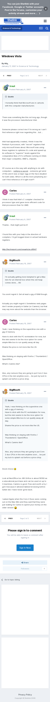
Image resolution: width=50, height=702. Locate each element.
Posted (20, 89)
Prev (9, 76)
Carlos (13, 190)
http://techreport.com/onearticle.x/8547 (19, 249)
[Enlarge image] (15, 469)
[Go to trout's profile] (5, 88)
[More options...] (45, 87)
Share (26, 562)
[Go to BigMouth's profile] (5, 262)
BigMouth (14, 260)
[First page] (4, 76)
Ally (6, 63)
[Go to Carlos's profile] (5, 192)
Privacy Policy (25, 694)
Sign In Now (25, 547)
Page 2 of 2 (25, 76)
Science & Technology (29, 66)
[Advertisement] (25, 43)
